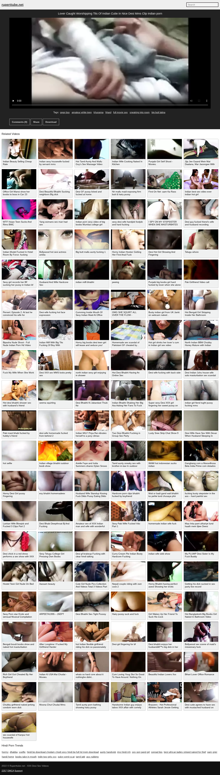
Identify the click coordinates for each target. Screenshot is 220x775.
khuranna (98, 112)
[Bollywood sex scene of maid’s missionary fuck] (201, 632)
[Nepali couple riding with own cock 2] (128, 571)
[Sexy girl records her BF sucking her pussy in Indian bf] (19, 270)
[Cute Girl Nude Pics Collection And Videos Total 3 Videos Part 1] (92, 571)
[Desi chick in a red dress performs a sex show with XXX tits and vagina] (19, 541)
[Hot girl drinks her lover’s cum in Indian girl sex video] (164, 330)
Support (18, 770)
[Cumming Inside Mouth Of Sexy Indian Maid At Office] (92, 300)
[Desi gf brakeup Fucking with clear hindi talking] (92, 541)
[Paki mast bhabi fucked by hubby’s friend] (19, 420)
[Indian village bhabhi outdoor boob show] (55, 451)
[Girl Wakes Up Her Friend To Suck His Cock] (164, 602)
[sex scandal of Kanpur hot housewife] (19, 722)
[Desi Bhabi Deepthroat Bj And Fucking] (55, 511)
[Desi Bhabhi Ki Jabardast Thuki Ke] (92, 390)
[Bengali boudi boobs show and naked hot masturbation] (19, 632)
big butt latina (158, 112)
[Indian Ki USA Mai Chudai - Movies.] (55, 662)
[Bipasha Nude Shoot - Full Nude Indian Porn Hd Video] (19, 330)
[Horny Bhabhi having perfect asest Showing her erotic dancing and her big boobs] (164, 571)
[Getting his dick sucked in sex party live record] (201, 571)
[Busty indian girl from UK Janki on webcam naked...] (164, 300)
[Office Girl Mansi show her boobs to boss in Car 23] (19, 179)
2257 (4, 770)
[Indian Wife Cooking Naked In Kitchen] (128, 149)
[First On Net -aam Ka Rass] (164, 179)
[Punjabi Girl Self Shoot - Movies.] (164, 149)
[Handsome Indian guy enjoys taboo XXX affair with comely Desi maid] (128, 692)
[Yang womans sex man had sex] (55, 209)
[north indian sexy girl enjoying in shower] (92, 360)
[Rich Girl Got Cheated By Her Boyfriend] (19, 662)
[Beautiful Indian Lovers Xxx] (164, 662)
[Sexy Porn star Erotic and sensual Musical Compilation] (19, 602)
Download (51, 122)
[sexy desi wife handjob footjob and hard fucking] (128, 209)
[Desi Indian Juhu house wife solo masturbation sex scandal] (201, 360)
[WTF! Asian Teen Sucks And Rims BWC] (19, 209)
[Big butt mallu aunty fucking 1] (92, 240)
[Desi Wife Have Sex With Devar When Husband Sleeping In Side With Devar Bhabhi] (201, 420)
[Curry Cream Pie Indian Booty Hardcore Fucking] (128, 541)
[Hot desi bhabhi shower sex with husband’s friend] (19, 390)
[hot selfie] (19, 451)
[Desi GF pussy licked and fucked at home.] (92, 179)
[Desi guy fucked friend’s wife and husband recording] (201, 209)
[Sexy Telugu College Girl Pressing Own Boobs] (55, 541)
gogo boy (65, 112)
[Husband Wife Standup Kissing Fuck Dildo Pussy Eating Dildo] (92, 481)
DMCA (10, 770)
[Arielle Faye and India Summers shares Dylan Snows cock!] (92, 451)
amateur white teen (82, 112)
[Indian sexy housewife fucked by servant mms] (55, 149)
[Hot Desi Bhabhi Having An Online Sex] (128, 360)
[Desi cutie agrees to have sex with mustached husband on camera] (201, 692)
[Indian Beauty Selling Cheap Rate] (19, 149)
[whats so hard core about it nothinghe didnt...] (92, 662)
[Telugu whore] (201, 240)
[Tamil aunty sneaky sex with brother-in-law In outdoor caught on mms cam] (128, 451)
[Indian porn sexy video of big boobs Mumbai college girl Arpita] (92, 209)
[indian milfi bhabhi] (92, 270)
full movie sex (120, 112)
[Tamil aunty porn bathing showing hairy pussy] (92, 692)
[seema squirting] (55, 390)
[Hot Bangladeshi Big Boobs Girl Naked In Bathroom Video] (201, 602)
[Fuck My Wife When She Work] (19, 360)
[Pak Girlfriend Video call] (201, 270)
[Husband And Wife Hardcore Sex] (55, 270)
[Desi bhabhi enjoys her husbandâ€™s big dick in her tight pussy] (164, 632)
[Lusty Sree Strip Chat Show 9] (164, 420)
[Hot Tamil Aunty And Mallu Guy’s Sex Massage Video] (92, 149)
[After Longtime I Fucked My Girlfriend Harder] (55, 632)
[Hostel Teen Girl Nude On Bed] (19, 571)
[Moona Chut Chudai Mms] (55, 692)
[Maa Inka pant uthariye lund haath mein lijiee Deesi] (201, 511)
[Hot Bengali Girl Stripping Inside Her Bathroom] (201, 300)
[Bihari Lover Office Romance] (201, 662)
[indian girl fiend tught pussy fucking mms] (201, 390)
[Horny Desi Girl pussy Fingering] (19, 481)
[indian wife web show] (164, 541)
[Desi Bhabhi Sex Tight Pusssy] (92, 602)
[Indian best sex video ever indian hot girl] (201, 179)
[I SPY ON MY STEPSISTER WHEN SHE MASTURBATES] (164, 209)
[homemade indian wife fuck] (164, 511)
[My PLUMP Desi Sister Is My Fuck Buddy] (201, 541)
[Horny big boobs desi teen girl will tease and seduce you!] (92, 330)
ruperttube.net (13, 4)
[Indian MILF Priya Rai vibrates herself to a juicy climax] (92, 420)
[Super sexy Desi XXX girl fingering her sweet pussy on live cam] (164, 390)
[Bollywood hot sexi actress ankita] (55, 240)
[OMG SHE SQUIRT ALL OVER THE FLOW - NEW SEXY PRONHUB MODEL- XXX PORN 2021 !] (128, 300)
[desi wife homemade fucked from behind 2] (55, 420)
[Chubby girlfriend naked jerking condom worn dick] (19, 692)
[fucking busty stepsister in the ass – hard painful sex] (201, 481)
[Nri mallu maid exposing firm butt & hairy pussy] (128, 179)
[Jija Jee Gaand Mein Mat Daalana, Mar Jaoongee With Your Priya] (201, 149)
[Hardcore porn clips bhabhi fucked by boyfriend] (128, 481)
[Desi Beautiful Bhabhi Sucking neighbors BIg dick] (55, 179)
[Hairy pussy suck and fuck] (128, 602)
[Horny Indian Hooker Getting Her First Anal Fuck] (128, 240)
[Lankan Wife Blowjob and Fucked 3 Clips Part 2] (19, 511)
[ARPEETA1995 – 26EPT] (55, 602)
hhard (108, 112)
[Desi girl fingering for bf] (128, 632)
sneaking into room (140, 112)
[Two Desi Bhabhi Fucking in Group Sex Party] (128, 420)
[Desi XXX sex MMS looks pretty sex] (55, 360)
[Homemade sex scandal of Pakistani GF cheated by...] (128, 330)
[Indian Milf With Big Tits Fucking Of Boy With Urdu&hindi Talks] (55, 330)
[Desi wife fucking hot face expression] (55, 300)
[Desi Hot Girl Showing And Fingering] (164, 240)
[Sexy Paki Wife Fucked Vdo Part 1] (128, 511)
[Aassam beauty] (55, 571)
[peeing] (128, 270)
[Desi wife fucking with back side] (164, 360)
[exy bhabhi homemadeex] (55, 481)
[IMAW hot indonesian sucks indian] (164, 451)
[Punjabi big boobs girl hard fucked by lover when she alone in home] (164, 270)
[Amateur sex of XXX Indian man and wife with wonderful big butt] (92, 511)
